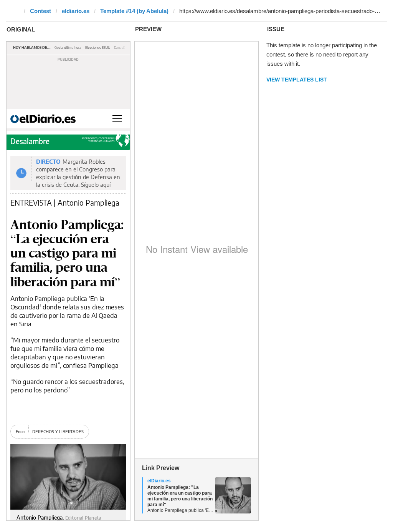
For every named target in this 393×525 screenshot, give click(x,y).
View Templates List (296, 79)
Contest (40, 11)
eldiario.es (75, 11)
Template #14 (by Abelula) (134, 11)
